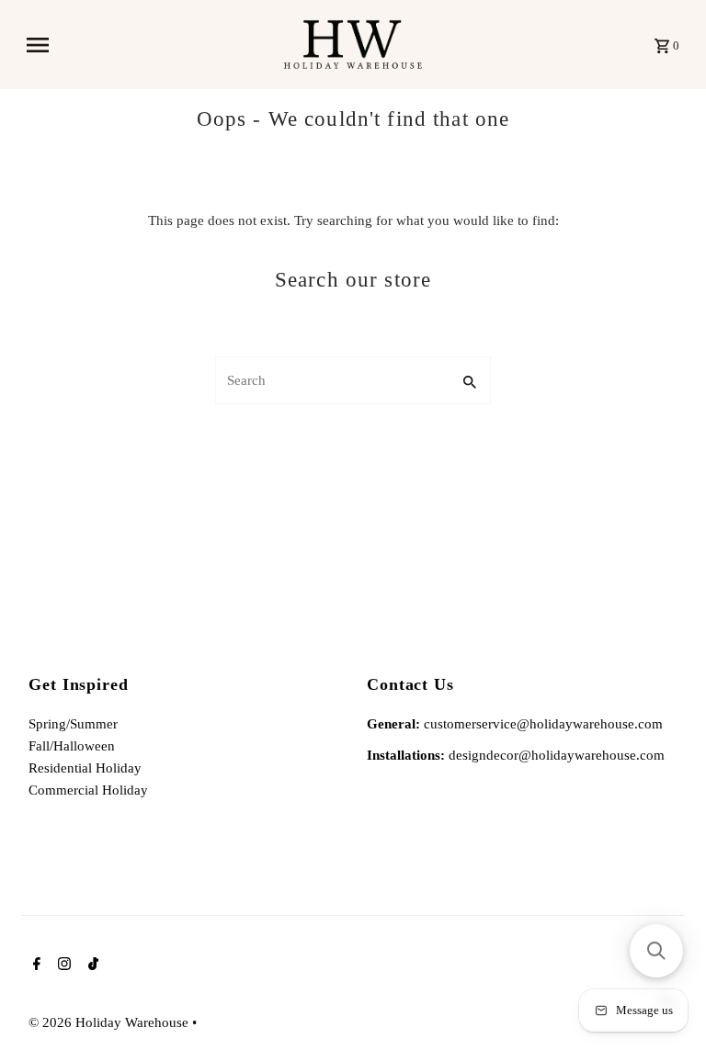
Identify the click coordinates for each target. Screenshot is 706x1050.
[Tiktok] (91, 965)
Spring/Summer (73, 724)
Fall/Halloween (71, 746)
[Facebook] (34, 965)
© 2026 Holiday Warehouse (110, 1022)
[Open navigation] (148, 45)
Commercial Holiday (88, 790)
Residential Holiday (85, 768)
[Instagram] (62, 965)
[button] (656, 950)
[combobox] (331, 380)
